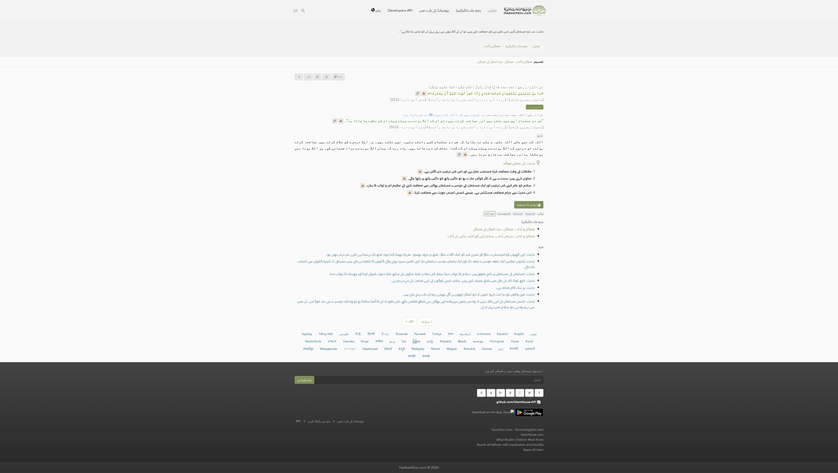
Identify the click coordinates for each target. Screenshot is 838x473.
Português (497, 341)
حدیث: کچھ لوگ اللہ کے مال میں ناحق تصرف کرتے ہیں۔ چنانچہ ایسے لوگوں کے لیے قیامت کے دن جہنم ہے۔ (463, 280)
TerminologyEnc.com (529, 429)
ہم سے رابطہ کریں (319, 421)
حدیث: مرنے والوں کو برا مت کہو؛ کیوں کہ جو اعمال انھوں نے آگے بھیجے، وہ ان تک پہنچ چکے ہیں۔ (468, 294)
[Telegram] (510, 393)
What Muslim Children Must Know (519, 439)
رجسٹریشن (304, 380)
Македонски (328, 349)
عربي (534, 334)
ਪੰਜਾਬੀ (426, 356)
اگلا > (409, 321)
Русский (420, 334)
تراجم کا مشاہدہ (527, 205)
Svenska (348, 341)
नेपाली (514, 349)
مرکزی (492, 10)
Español (502, 334)
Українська (370, 349)
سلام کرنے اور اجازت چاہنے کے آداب (471, 236)
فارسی (344, 334)
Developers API (400, 10)
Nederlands (313, 341)
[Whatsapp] (519, 393)
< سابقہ (427, 321)
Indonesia (483, 334)
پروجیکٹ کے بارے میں (434, 10)
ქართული (350, 349)
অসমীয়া (379, 341)
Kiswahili (445, 341)
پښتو (392, 341)
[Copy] (417, 93)
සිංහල (385, 334)
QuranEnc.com (501, 429)
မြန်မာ (416, 341)
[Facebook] (539, 393)
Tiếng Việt (326, 334)
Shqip (365, 341)
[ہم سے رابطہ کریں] (295, 11)
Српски (487, 349)
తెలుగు (462, 341)
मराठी (412, 356)
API (298, 421)
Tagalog (306, 334)
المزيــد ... (534, 107)
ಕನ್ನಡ (401, 349)
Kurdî (529, 341)
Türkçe (436, 334)
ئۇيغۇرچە (465, 334)
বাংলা (450, 334)
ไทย (404, 341)
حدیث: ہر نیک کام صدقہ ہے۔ (515, 287)
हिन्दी (371, 334)
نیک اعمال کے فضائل (489, 62)
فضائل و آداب (492, 46)
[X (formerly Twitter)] (529, 393)
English (519, 334)
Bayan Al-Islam (533, 450)
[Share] (326, 77)
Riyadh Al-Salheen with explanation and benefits (510, 444)
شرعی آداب (504, 236)
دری (500, 349)
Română (469, 349)
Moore (435, 349)
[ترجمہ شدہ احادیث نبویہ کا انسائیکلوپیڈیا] (525, 10)
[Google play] (500, 393)
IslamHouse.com (532, 434)
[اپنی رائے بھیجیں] (423, 93)
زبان (378, 10)
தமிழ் (430, 341)
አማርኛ (332, 341)
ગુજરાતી (530, 349)
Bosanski (402, 334)
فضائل (509, 62)
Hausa (515, 341)
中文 (358, 334)
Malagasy (418, 349)
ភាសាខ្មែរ (308, 349)
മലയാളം (478, 341)
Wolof (388, 349)
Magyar (452, 349)
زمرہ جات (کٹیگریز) (468, 10)
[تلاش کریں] (303, 11)
